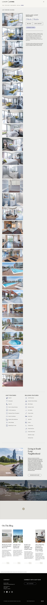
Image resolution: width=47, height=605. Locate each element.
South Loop (18, 5)
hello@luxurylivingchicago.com (9, 584)
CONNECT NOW (30, 27)
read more (8, 563)
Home (3, 5)
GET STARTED (30, 583)
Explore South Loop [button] (34, 475)
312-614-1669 (6, 583)
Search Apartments (13, 5)
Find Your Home (7, 5)
